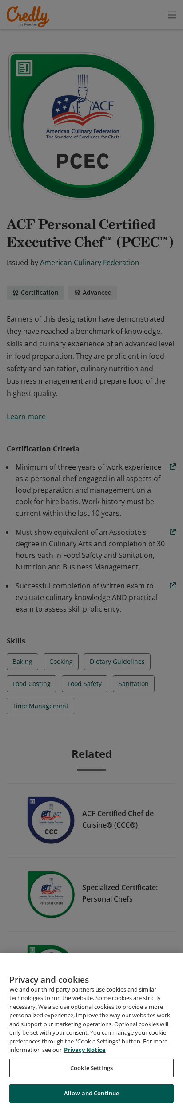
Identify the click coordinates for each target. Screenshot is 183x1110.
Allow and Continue (91, 1093)
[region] (91, 1031)
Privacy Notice (85, 1050)
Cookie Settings (91, 1068)
